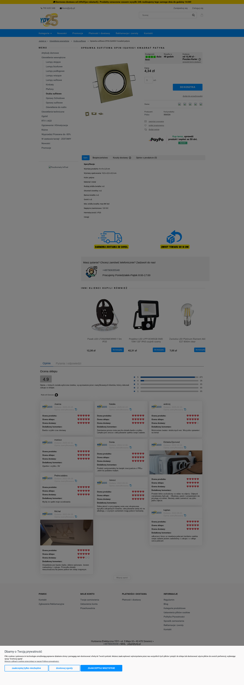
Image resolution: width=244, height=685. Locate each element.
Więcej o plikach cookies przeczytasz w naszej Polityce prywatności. (32, 661)
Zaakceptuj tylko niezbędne (26, 668)
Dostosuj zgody (64, 668)
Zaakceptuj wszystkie (101, 668)
